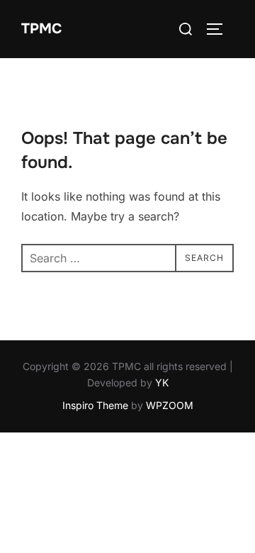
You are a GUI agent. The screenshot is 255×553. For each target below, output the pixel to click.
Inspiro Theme (95, 405)
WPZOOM (169, 405)
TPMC (41, 29)
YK (162, 382)
